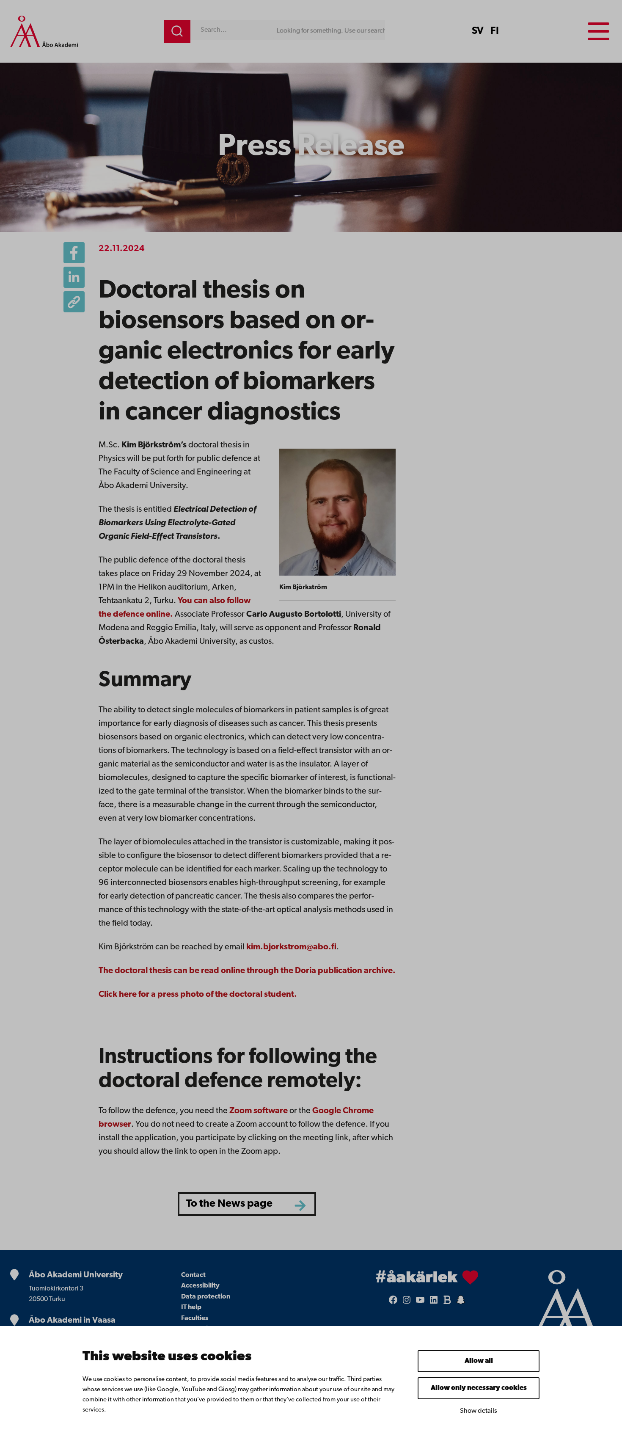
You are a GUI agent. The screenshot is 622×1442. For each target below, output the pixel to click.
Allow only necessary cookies (479, 1388)
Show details (478, 1411)
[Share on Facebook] (74, 252)
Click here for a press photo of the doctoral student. (198, 994)
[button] (74, 301)
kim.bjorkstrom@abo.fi (291, 947)
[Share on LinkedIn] (74, 277)
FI (494, 31)
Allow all (479, 1361)
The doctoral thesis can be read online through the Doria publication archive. (247, 971)
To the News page (229, 1204)
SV (478, 31)
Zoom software (258, 1111)
